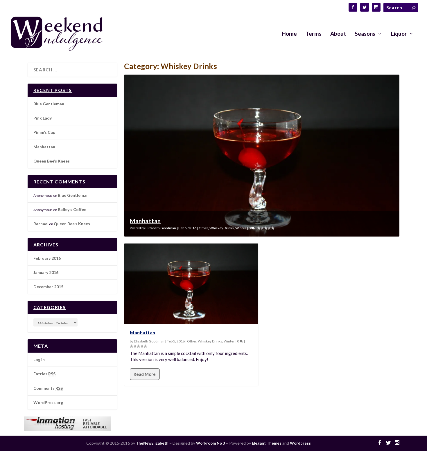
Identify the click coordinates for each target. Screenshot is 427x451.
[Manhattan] (191, 283)
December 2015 (48, 286)
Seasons (365, 34)
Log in (39, 359)
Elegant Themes (266, 443)
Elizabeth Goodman (161, 228)
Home (289, 34)
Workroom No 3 (210, 443)
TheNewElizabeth (152, 443)
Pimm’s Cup (44, 132)
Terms (314, 34)
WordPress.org (48, 402)
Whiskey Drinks (221, 228)
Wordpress (300, 443)
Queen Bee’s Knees (51, 160)
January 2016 (45, 272)
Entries (44, 373)
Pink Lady (42, 118)
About (338, 34)
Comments (48, 388)
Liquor (399, 34)
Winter (240, 228)
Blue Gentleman (48, 103)
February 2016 (47, 258)
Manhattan (145, 220)
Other (203, 228)
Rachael (41, 223)
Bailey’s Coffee (72, 209)
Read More (145, 374)
